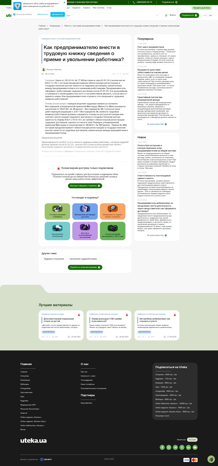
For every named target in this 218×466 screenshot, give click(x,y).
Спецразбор (25, 388)
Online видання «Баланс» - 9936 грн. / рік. (172, 408)
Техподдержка (87, 380)
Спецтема (24, 376)
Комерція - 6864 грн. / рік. (166, 383)
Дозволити (57, 14)
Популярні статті (162, 416)
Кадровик (24, 401)
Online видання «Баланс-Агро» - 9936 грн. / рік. (175, 412)
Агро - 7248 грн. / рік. (164, 387)
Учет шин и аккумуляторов (151, 47)
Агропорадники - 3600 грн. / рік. (168, 395)
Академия (76, 8)
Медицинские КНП (28, 405)
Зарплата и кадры (57, 314)
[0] (211, 459)
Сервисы (86, 8)
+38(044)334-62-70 (144, 2)
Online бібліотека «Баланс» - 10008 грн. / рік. (173, 403)
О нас (109, 8)
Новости (23, 413)
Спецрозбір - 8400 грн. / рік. (166, 391)
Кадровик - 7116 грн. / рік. (165, 379)
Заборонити (42, 14)
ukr (205, 15)
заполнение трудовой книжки (83, 259)
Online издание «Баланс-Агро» (33, 421)
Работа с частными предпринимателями (65, 39)
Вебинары (24, 384)
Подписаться (168, 2)
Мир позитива (98, 8)
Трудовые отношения (54, 259)
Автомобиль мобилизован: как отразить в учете (155, 320)
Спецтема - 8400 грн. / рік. (166, 374)
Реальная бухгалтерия (29, 409)
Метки (22, 429)
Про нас (84, 372)
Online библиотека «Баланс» (32, 425)
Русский (192, 440)
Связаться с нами (88, 376)
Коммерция (46, 39)
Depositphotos (86, 403)
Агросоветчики (26, 392)
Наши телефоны (87, 384)
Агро (22, 397)
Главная (9, 8)
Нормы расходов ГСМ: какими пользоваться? (107, 320)
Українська (181, 440)
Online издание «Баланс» (31, 417)
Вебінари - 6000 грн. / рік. (165, 399)
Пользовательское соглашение (93, 388)
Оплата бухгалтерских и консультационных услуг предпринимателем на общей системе (157, 148)
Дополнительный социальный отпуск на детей (59, 320)
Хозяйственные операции (108, 314)
